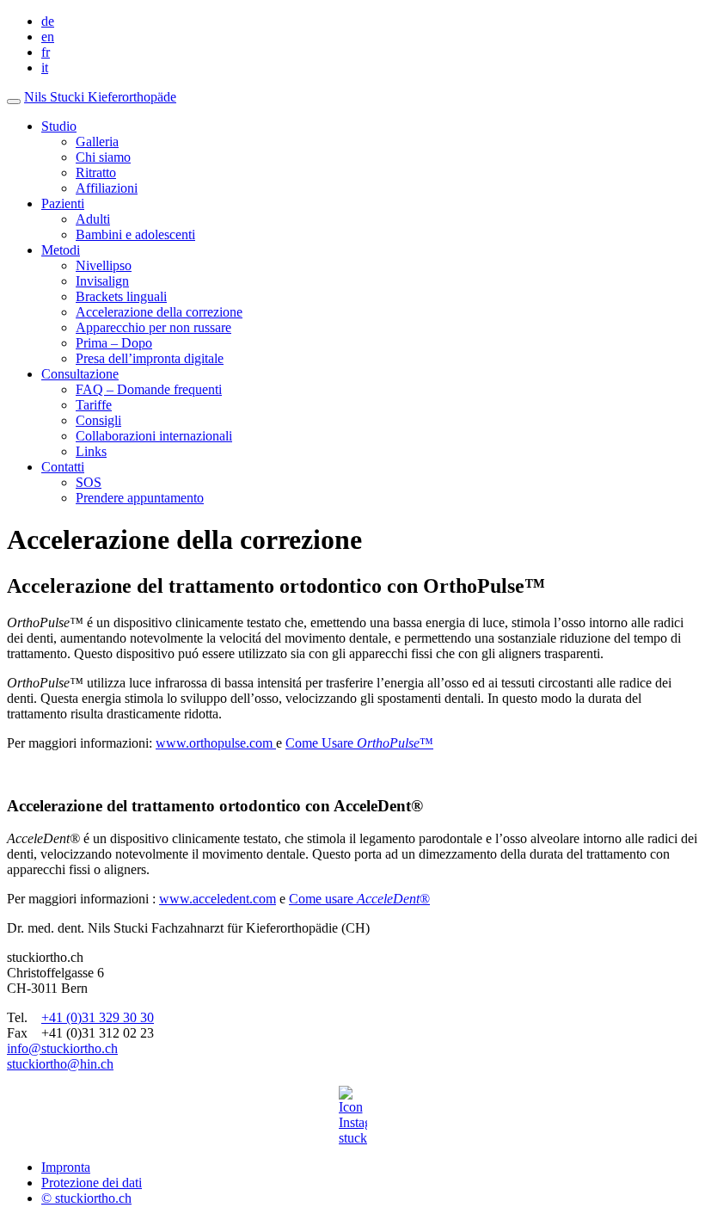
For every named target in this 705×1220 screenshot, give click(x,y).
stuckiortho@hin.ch (60, 1064)
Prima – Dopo (114, 343)
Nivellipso (104, 265)
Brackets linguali (121, 296)
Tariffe (94, 404)
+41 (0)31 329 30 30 (97, 1017)
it (44, 67)
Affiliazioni (107, 188)
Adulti (93, 219)
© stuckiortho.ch (86, 1198)
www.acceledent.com (217, 898)
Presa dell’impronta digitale (150, 358)
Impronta (65, 1167)
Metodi (60, 250)
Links (91, 451)
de (47, 21)
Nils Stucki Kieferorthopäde (100, 96)
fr (45, 52)
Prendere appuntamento (140, 497)
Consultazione (80, 374)
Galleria (97, 141)
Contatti (62, 466)
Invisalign (102, 281)
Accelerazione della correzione (159, 312)
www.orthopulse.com (216, 743)
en (47, 36)
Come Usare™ (359, 743)
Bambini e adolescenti (135, 234)
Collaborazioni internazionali (154, 435)
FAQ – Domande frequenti (149, 389)
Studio (59, 126)
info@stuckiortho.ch (62, 1048)
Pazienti (62, 203)
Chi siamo (103, 157)
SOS (88, 482)
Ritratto (96, 172)
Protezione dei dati (91, 1182)
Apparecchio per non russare (153, 327)
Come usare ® (359, 898)
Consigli (98, 420)
